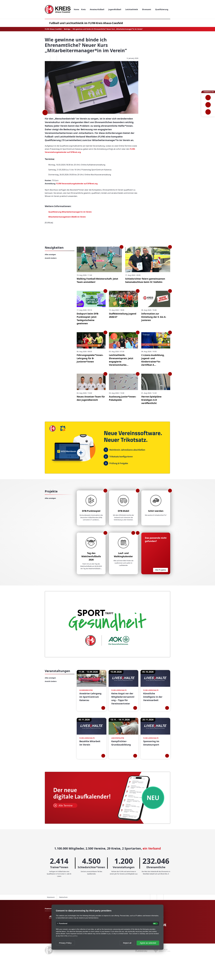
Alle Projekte (160, 570)
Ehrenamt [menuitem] (146, 9)
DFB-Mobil (123, 510)
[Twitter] (53, 58)
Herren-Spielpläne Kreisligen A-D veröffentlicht (151, 400)
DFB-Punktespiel (91, 510)
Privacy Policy (65, 943)
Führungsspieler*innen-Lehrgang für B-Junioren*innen (90, 358)
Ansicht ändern (51, 258)
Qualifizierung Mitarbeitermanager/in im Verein (70, 212)
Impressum (51, 897)
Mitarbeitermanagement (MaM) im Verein (67, 217)
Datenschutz (63, 897)
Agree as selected (148, 943)
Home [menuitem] (76, 9)
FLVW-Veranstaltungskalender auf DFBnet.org (77, 183)
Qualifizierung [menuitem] (161, 9)
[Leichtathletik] (208, 104)
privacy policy (72, 936)
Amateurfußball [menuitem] (97, 9)
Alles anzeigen (50, 254)
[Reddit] (60, 58)
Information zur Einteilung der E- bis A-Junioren (153, 317)
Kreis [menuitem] (83, 9)
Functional (63, 923)
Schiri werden (155, 510)
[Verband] (208, 112)
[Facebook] (46, 58)
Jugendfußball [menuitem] (114, 9)
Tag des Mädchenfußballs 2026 (91, 556)
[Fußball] (208, 97)
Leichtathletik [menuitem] (131, 9)
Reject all (127, 943)
